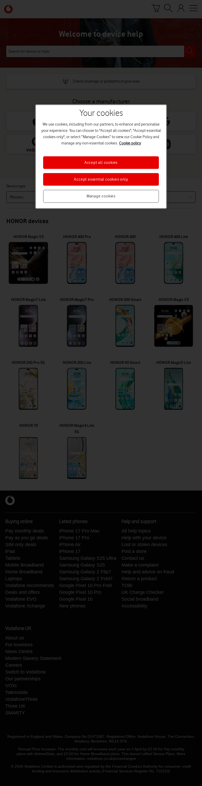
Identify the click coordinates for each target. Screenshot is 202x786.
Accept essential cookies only (101, 179)
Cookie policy (130, 143)
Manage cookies (101, 196)
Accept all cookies (101, 162)
